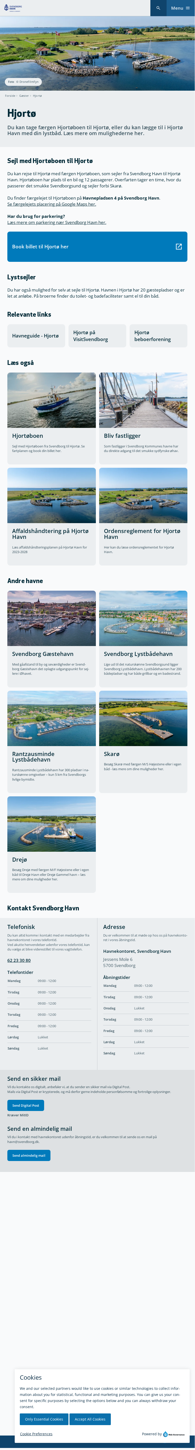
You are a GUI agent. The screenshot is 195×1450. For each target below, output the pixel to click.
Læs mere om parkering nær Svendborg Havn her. (56, 222)
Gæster (24, 96)
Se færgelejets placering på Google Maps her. (51, 204)
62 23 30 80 (19, 960)
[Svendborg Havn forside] (13, 8)
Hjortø (37, 96)
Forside (10, 96)
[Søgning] (158, 8)
